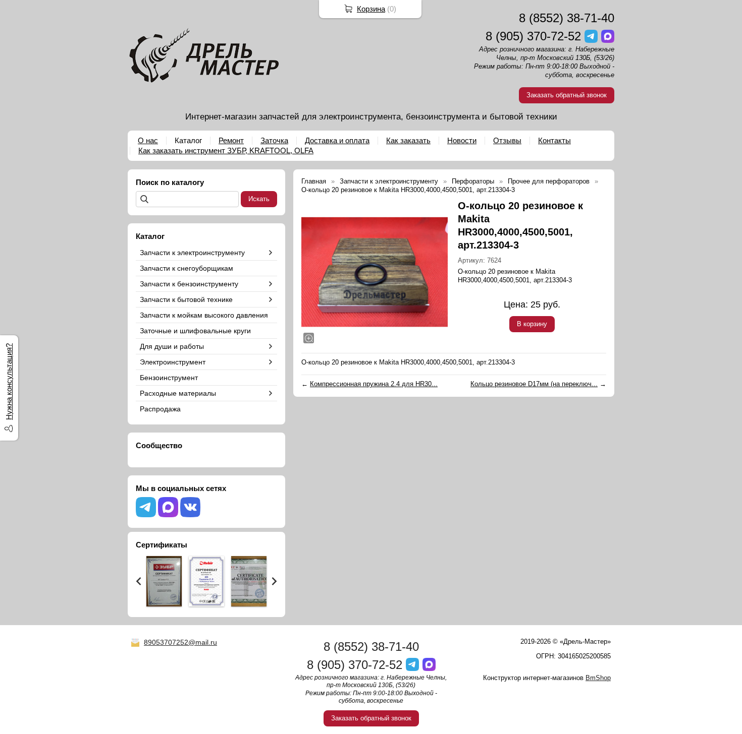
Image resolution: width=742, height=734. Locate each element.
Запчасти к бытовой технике (186, 299)
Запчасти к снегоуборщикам (186, 268)
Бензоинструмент (169, 378)
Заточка (274, 140)
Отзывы (507, 140)
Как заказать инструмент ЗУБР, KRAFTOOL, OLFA (225, 150)
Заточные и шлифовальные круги (195, 331)
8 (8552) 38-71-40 (566, 18)
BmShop (598, 678)
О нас (148, 140)
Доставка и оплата (337, 140)
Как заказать (408, 140)
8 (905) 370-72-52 (533, 36)
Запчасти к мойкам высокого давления (204, 315)
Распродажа (160, 409)
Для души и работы (172, 346)
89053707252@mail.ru (180, 642)
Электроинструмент (172, 362)
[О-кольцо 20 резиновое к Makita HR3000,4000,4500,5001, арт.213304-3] (374, 272)
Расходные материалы (178, 393)
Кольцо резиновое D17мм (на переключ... (534, 384)
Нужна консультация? (9, 381)
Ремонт (231, 140)
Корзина (371, 9)
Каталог (188, 140)
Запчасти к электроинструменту (192, 253)
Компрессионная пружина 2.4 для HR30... (374, 384)
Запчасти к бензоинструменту (189, 284)
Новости (461, 140)
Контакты (554, 140)
